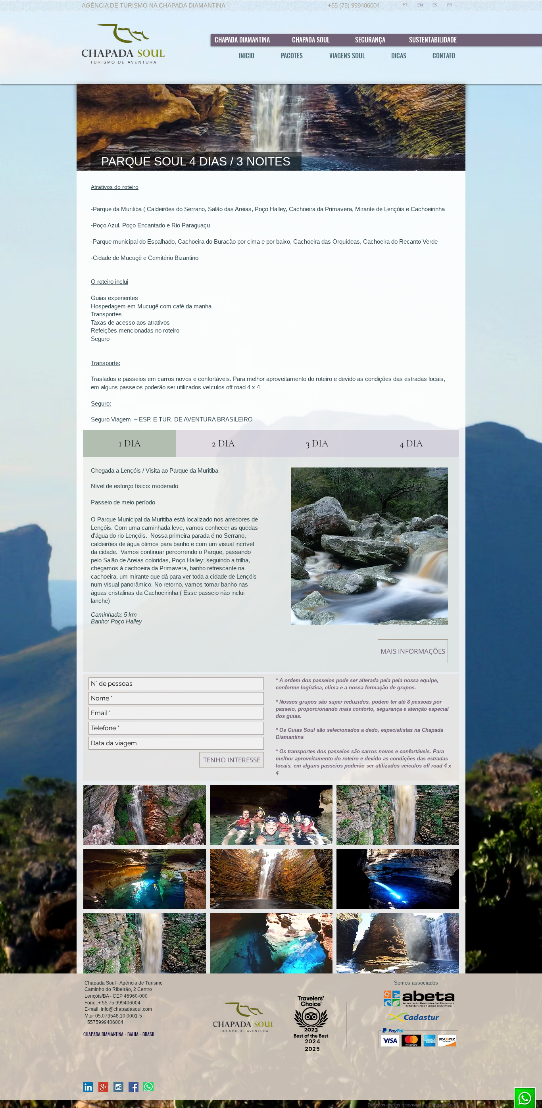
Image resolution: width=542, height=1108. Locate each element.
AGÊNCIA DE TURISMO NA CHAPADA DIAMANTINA (153, 5)
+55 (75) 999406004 (354, 5)
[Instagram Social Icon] (118, 1087)
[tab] (129, 443)
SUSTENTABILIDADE (433, 39)
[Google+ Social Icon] (103, 1087)
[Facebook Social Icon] (133, 1087)
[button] (144, 815)
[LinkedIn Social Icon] (88, 1087)
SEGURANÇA (370, 39)
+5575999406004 (104, 1022)
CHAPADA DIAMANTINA (241, 39)
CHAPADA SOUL (311, 39)
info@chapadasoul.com (126, 1009)
